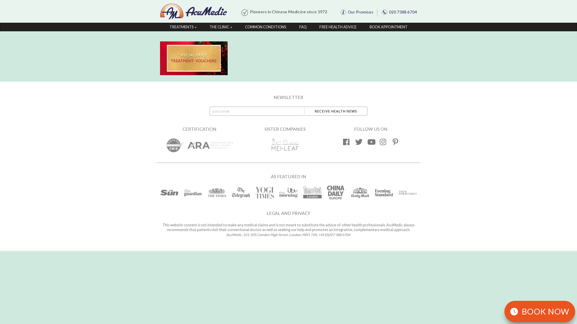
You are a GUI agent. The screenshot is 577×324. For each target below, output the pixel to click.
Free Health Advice (338, 27)
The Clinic (220, 27)
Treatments (181, 27)
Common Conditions (265, 27)
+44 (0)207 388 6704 (334, 234)
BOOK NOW (546, 311)
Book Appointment (389, 27)
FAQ (303, 27)
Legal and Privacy (288, 213)
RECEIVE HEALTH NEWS (336, 111)
